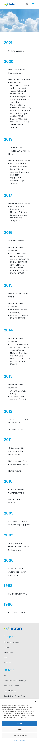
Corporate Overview (12, 642)
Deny (19, 729)
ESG (5, 657)
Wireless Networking (11, 686)
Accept (19, 723)
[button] (36, 702)
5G (5, 676)
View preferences (19, 735)
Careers (7, 647)
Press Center (9, 652)
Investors (7, 663)
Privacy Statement (19, 741)
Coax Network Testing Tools (14, 696)
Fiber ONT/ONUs (10, 691)
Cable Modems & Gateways (15, 681)
